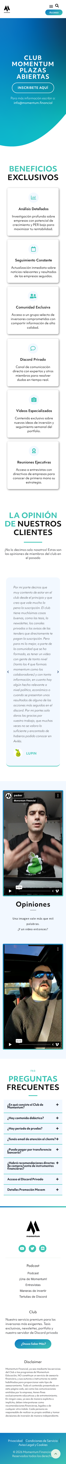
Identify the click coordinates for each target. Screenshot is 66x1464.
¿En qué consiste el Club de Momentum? (25, 1106)
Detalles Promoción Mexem (26, 1190)
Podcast (33, 1265)
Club (33, 1312)
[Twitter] (32, 1248)
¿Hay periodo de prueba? (24, 1128)
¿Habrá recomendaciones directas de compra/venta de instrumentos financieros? (31, 1166)
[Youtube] (22, 1248)
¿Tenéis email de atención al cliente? (31, 1139)
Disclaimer (33, 1361)
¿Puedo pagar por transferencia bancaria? (29, 1150)
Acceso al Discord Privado (25, 1179)
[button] (51, 6)
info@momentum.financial (33, 103)
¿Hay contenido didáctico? (25, 1118)
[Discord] (42, 1248)
